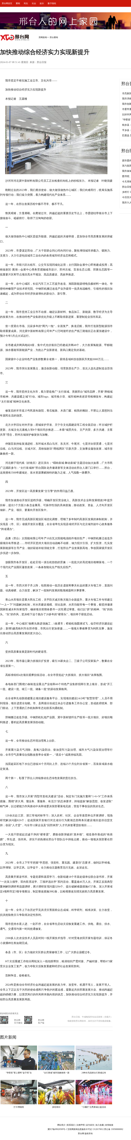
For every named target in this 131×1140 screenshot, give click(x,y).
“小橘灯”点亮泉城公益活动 (94, 1107)
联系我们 (71, 1125)
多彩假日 (56, 1107)
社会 (34, 3)
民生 (26, 3)
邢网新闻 (43, 37)
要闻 (18, 3)
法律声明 (80, 1125)
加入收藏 (100, 1125)
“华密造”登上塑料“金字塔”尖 (19, 1073)
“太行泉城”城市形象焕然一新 (56, 1073)
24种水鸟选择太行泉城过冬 (94, 1073)
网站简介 (61, 1125)
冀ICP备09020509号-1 (57, 1129)
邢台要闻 (54, 37)
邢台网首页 (7, 3)
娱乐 (42, 3)
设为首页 (90, 1125)
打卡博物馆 (19, 1107)
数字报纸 (52, 3)
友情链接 (109, 1125)
